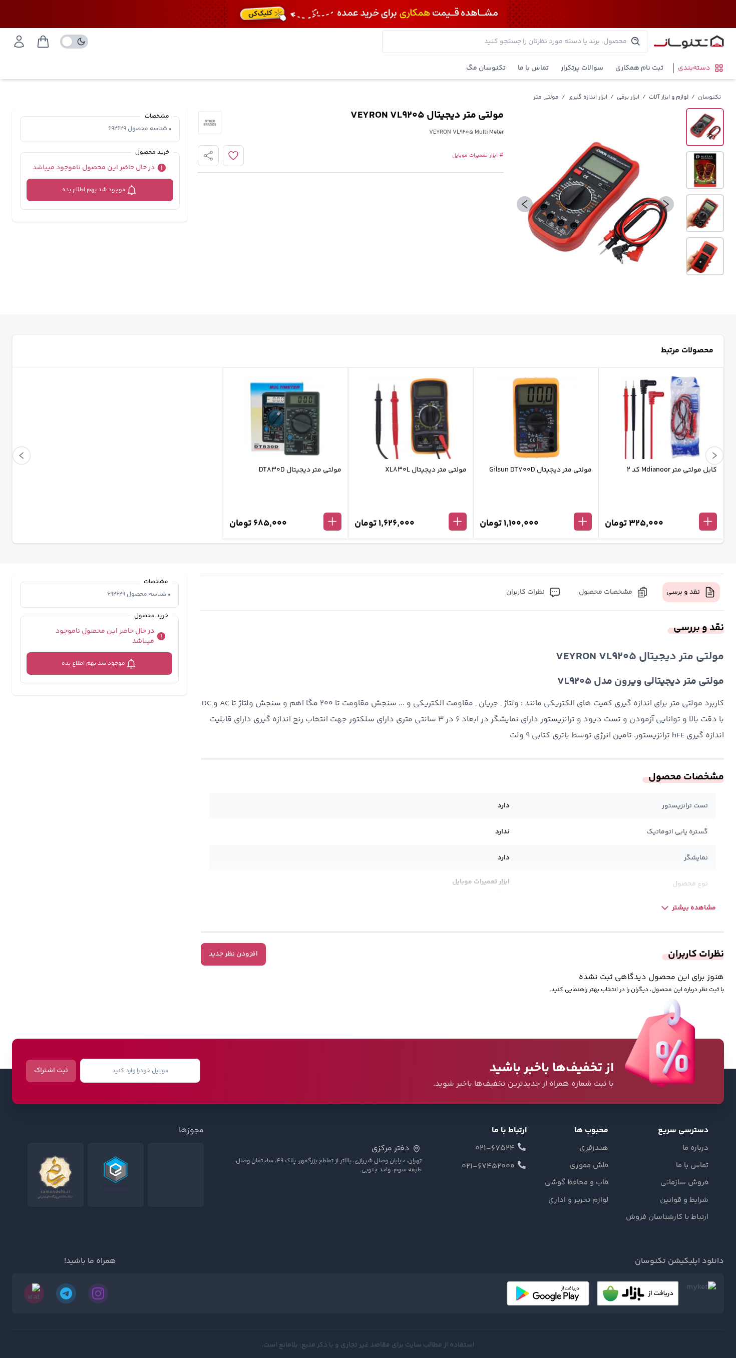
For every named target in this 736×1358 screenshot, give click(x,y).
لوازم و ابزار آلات (668, 97)
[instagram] (98, 1293)
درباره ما (695, 1148)
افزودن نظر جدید (233, 954)
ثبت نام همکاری (639, 68)
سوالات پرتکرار (582, 68)
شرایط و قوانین (684, 1200)
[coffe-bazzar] (637, 1293)
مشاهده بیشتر (694, 908)
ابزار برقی (628, 97)
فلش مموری (589, 1165)
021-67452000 (488, 1167)
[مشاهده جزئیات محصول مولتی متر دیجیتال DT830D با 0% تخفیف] (285, 505)
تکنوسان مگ (486, 68)
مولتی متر (546, 97)
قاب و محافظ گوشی (576, 1182)
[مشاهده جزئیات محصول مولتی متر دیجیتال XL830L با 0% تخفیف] (410, 505)
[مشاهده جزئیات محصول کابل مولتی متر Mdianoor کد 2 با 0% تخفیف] (661, 505)
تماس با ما (533, 68)
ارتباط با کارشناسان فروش (667, 1217)
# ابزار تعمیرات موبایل (478, 156)
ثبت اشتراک (51, 1070)
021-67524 (495, 1149)
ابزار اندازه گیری (587, 97)
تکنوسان (709, 97)
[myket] (701, 1293)
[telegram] (66, 1293)
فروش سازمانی (684, 1182)
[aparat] (34, 1293)
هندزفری (593, 1148)
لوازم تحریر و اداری (578, 1200)
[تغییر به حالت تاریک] (74, 42)
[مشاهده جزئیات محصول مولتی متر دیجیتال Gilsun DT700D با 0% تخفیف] (536, 505)
